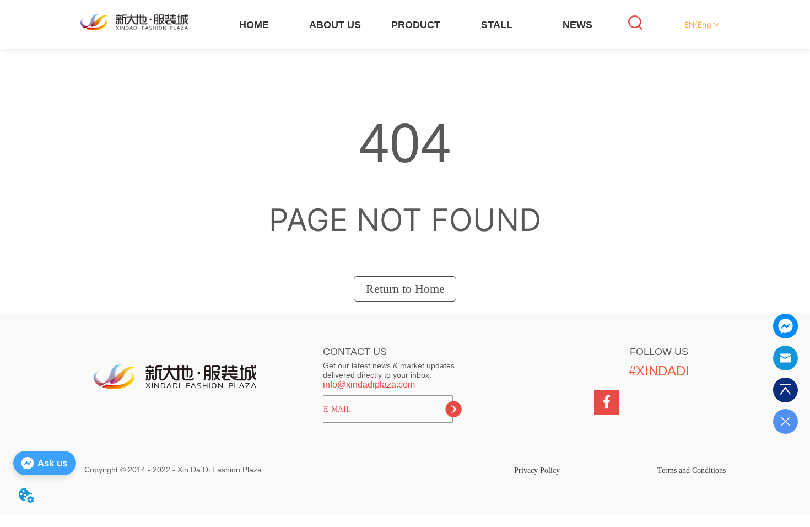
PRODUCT (415, 24)
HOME (254, 24)
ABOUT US (335, 24)
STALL (496, 24)
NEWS (577, 24)
